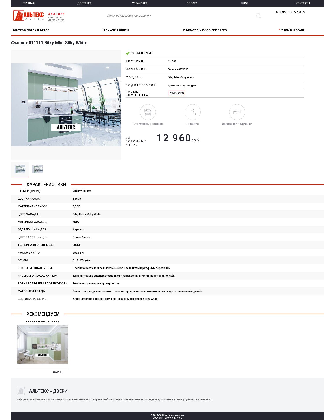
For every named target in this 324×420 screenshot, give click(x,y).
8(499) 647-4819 (290, 12)
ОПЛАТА (192, 3)
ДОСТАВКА (84, 3)
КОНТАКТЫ (303, 3)
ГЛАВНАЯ (29, 3)
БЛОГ (244, 3)
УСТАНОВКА (140, 3)
